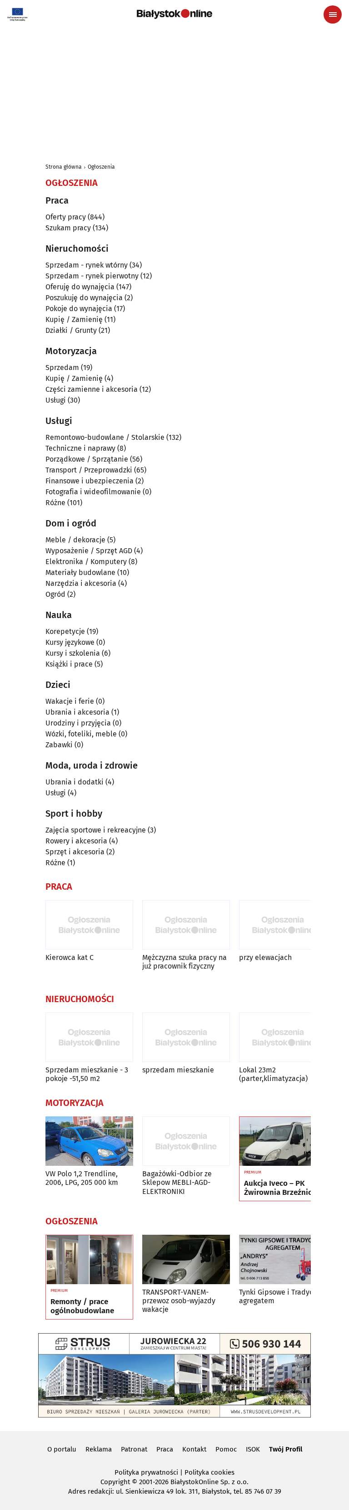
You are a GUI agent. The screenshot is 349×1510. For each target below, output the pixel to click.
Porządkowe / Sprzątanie (86, 459)
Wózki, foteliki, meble (81, 734)
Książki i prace (69, 664)
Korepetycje (65, 631)
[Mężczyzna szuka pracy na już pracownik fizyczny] (186, 925)
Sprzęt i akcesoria (75, 852)
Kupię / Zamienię (74, 319)
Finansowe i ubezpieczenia (89, 481)
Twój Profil (285, 1449)
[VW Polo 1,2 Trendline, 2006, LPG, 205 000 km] (89, 1141)
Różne (55, 502)
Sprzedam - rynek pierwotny (92, 276)
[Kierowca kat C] (89, 925)
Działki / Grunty (71, 330)
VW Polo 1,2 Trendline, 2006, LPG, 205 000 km (81, 1178)
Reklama (98, 1449)
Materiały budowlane (80, 572)
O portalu (61, 1449)
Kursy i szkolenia (72, 653)
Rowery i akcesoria (76, 841)
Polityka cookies (209, 1472)
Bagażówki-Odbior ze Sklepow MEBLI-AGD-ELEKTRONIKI (177, 1182)
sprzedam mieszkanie (178, 1070)
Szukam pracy (68, 228)
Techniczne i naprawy (80, 448)
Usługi (55, 400)
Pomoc (226, 1449)
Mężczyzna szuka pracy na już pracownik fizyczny (184, 961)
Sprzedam (62, 367)
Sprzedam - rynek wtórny (86, 265)
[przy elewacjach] (283, 925)
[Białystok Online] (174, 14)
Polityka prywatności (146, 1472)
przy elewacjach (265, 957)
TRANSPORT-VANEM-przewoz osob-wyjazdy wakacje (178, 1301)
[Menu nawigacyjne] (333, 14)
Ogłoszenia (101, 167)
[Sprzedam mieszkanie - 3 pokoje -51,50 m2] (89, 1037)
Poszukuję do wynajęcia (84, 297)
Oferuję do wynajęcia (80, 287)
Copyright (115, 1482)
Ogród (55, 594)
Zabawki (59, 744)
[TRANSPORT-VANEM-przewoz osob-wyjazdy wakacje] (186, 1259)
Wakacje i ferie (69, 701)
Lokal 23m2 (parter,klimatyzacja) (273, 1074)
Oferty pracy (65, 217)
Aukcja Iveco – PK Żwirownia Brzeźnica (280, 1188)
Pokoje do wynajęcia (78, 308)
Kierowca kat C (69, 957)
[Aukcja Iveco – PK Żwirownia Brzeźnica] (282, 1141)
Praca (164, 1449)
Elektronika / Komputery (86, 561)
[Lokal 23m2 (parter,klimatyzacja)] (283, 1037)
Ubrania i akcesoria (77, 712)
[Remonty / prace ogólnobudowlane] (89, 1259)
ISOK (253, 1449)
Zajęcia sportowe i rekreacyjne (95, 830)
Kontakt (194, 1449)
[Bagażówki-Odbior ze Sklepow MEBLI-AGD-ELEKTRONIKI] (186, 1141)
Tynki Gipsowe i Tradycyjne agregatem (283, 1296)
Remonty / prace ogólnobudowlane (82, 1306)
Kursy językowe (70, 642)
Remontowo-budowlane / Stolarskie (105, 437)
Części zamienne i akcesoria (91, 389)
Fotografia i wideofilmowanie (93, 491)
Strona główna (63, 167)
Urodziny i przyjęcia (78, 723)
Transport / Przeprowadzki (88, 470)
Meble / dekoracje (75, 540)
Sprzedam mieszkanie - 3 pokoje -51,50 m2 (86, 1074)
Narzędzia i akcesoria (80, 583)
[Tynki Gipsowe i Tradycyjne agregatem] (283, 1259)
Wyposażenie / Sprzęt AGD (88, 550)
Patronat (134, 1449)
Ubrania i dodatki (74, 782)
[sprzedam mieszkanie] (186, 1037)
